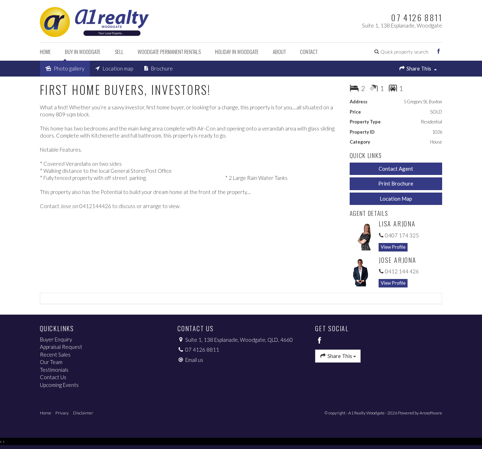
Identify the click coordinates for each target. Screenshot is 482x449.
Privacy (62, 412)
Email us (194, 360)
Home (45, 51)
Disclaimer (83, 412)
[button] (401, 52)
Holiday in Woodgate (237, 51)
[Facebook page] (438, 52)
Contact (309, 51)
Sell (119, 51)
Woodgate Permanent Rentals (169, 51)
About (279, 51)
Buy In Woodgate (83, 51)
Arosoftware (431, 412)
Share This (418, 68)
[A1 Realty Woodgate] (94, 20)
